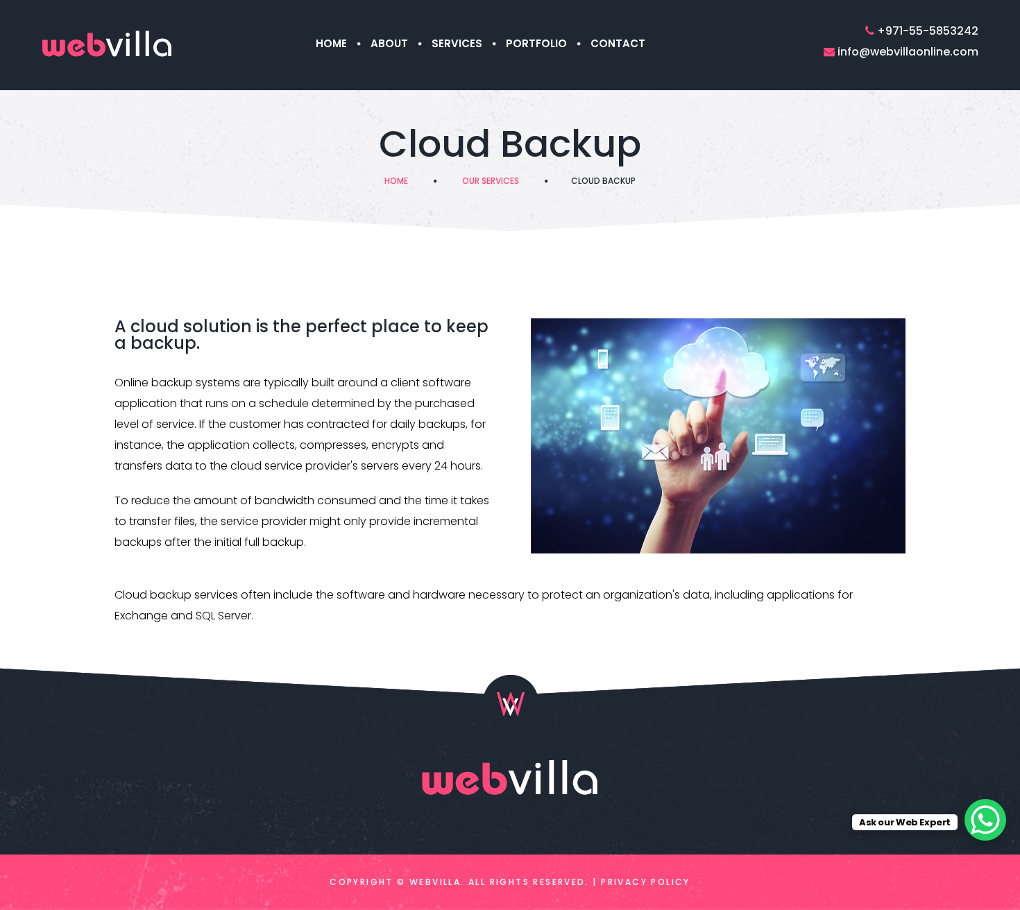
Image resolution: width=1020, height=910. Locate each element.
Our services (490, 181)
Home (331, 43)
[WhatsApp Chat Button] (985, 820)
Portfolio (536, 43)
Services (457, 43)
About (389, 43)
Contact (617, 43)
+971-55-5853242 (927, 31)
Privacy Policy (645, 882)
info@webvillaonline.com (908, 52)
